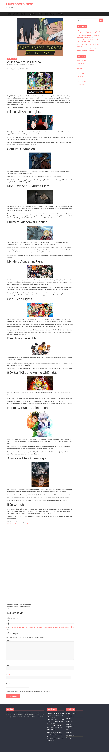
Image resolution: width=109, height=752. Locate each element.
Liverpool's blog (19, 4)
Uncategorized (80, 84)
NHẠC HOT (23, 14)
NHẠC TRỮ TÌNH (81, 81)
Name (8, 665)
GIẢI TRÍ (40, 14)
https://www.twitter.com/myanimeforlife (18, 524)
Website (8, 683)
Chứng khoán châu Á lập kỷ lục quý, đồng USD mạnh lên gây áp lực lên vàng (55, 721)
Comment (9, 640)
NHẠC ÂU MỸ (80, 73)
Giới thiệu (59, 14)
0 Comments (31, 64)
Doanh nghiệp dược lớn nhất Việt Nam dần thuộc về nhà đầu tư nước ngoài (55, 738)
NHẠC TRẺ (80, 79)
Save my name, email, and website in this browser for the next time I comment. (28, 691)
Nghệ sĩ (79, 71)
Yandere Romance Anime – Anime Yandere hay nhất (55, 627)
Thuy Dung (23, 64)
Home (9, 14)
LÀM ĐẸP (15, 14)
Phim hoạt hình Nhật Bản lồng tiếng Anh (20, 627)
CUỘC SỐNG (32, 14)
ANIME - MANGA (12, 58)
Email (8, 675)
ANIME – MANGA (49, 14)
